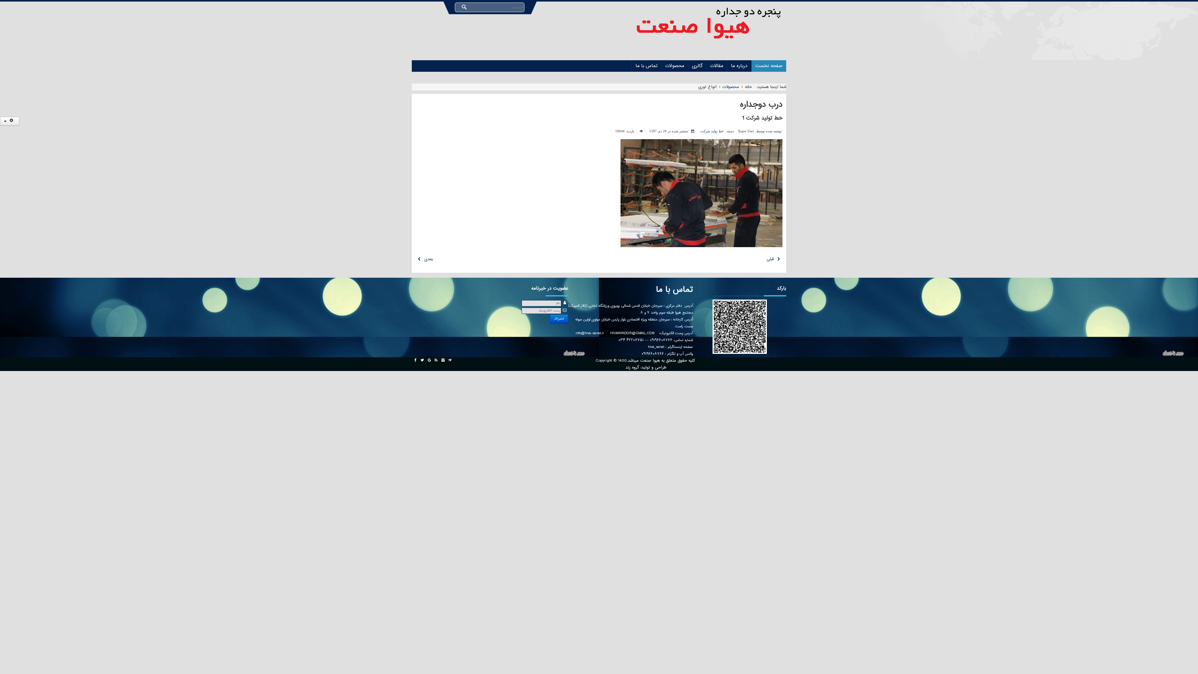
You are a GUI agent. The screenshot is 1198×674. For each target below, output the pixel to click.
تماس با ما (646, 66)
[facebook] (415, 360)
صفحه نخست (768, 66)
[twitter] (422, 360)
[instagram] (443, 360)
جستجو (464, 7)
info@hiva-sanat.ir (590, 333)
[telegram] (449, 360)
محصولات (674, 66)
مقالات (716, 66)
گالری (697, 66)
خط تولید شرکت (712, 131)
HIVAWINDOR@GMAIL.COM (632, 333)
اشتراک (559, 319)
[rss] (436, 360)
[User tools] (9, 121)
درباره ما (739, 66)
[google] (429, 360)
